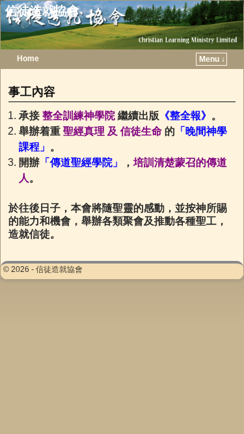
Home (28, 58)
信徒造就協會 (42, 11)
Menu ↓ (212, 59)
